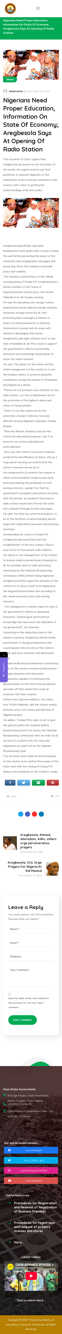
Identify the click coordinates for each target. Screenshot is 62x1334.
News (10, 79)
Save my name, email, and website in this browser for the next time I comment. (28, 1003)
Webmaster (16, 91)
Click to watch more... (31, 1300)
